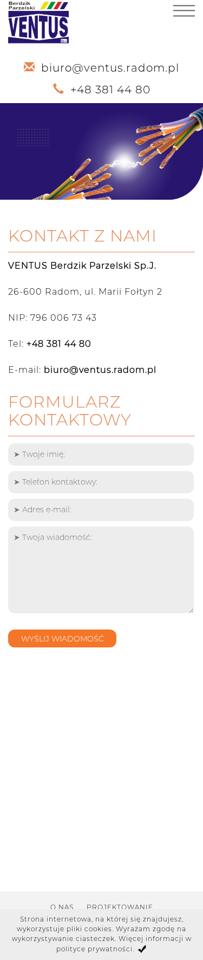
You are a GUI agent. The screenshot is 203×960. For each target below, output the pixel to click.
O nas (62, 907)
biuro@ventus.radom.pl (110, 67)
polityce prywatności (94, 949)
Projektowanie (120, 907)
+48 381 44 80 (110, 89)
